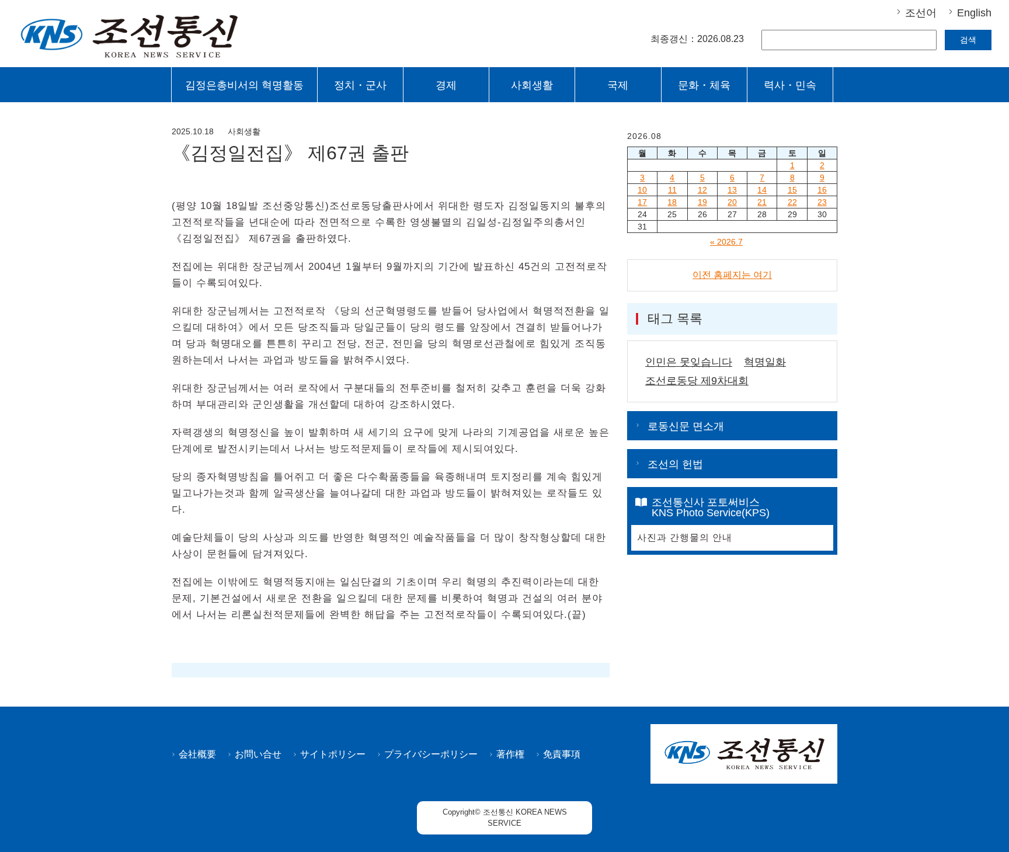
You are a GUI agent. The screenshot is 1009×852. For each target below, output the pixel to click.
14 (762, 189)
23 (822, 202)
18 (672, 202)
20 (732, 202)
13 (732, 189)
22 (792, 202)
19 (702, 202)
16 (822, 189)
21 (762, 202)
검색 (968, 39)
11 (672, 189)
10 (642, 189)
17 (642, 202)
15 (792, 189)
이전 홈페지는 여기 (732, 275)
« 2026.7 (726, 241)
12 (702, 189)
